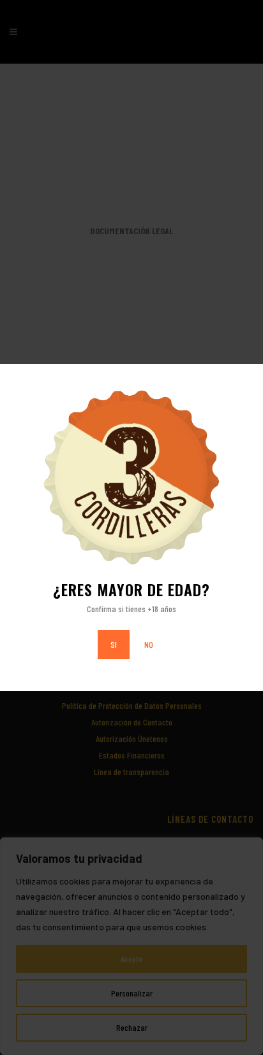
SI (113, 644)
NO (148, 644)
